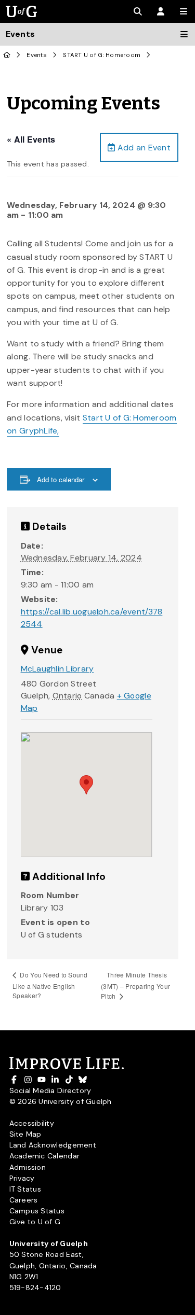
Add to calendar (60, 479)
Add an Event (143, 147)
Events (37, 55)
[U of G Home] (7, 55)
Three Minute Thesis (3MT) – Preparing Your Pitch (135, 985)
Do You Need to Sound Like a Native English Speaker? (50, 985)
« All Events (31, 139)
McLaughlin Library (57, 668)
